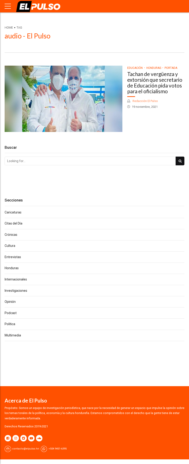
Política (10, 324)
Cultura (10, 246)
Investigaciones (16, 290)
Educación (135, 68)
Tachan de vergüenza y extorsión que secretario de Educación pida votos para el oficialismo (154, 82)
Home (9, 27)
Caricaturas (13, 212)
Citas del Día (13, 223)
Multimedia (13, 335)
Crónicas (11, 234)
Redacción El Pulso (145, 101)
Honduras (153, 68)
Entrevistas (13, 257)
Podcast (11, 313)
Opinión (10, 301)
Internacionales (16, 279)
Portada (171, 68)
